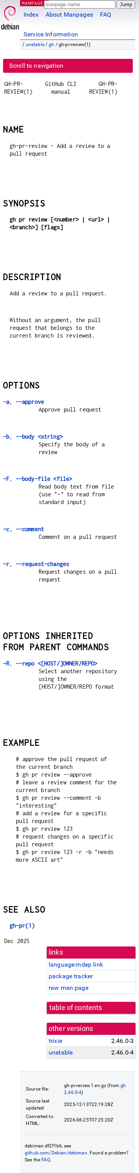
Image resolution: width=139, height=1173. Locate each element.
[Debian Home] (10, 15)
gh (51, 44)
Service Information (51, 34)
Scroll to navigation (36, 65)
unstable (35, 44)
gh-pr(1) (22, 925)
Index (31, 14)
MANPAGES (34, 2)
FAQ (105, 14)
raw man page (68, 987)
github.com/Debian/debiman (56, 1153)
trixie (55, 1040)
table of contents (75, 1008)
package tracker (71, 976)
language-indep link (76, 964)
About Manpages (69, 14)
